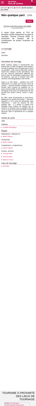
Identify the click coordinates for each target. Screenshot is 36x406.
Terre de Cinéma (15, 3)
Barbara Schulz (8, 160)
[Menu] (2, 3)
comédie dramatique (10, 127)
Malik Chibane (8, 136)
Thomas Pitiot (7, 153)
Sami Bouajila (7, 156)
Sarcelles (6, 166)
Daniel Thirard (7, 148)
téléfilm (29, 21)
